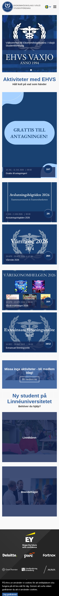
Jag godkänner (10, 594)
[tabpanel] (29, 43)
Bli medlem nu (29, 379)
